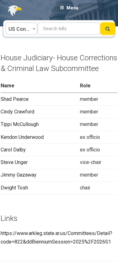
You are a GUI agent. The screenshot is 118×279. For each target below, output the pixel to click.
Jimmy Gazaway (19, 175)
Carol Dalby (13, 150)
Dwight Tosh (14, 188)
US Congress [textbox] (22, 29)
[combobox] (21, 28)
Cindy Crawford (17, 112)
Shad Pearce (15, 99)
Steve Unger (14, 162)
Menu (72, 7)
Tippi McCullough (20, 124)
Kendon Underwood (22, 137)
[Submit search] (107, 28)
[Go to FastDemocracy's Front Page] (11, 10)
